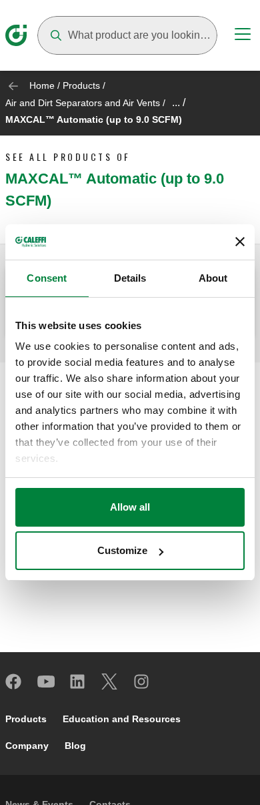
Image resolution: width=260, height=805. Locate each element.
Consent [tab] (47, 278)
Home (42, 85)
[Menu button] (243, 36)
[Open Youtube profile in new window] (46, 682)
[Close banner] (240, 241)
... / (178, 102)
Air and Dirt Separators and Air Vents (82, 102)
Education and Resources (122, 719)
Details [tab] (130, 278)
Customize (122, 550)
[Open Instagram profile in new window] (142, 682)
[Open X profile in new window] (110, 682)
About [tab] (213, 278)
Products (81, 85)
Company (27, 745)
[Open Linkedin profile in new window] (78, 682)
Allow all (130, 507)
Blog (75, 745)
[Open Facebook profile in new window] (14, 682)
